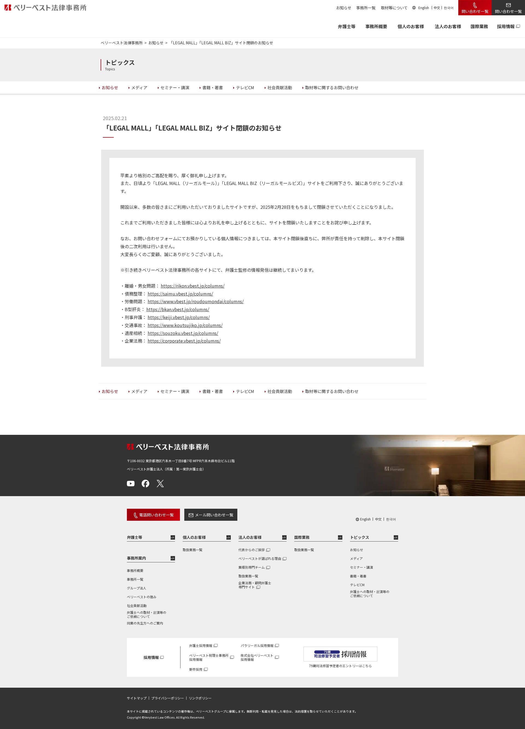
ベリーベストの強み (141, 596)
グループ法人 (136, 588)
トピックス (359, 537)
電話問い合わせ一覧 (156, 514)
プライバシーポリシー (167, 698)
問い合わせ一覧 (475, 11)
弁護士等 (134, 537)
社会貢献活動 (137, 605)
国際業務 (479, 26)
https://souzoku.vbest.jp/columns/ (183, 333)
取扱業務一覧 (192, 549)
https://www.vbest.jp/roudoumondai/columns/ (196, 301)
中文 (437, 7)
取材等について (394, 7)
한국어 (449, 7)
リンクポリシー (200, 698)
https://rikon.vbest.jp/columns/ (192, 285)
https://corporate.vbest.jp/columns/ (184, 340)
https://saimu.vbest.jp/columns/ (180, 293)
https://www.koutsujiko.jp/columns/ (185, 325)
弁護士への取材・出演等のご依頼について (146, 614)
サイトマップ (137, 698)
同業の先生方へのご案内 (145, 623)
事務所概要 (376, 26)
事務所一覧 (365, 7)
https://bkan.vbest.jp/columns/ (177, 309)
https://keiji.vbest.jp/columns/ (179, 317)
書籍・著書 (358, 576)
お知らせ (343, 7)
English (423, 7)
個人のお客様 (411, 26)
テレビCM (357, 584)
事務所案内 (136, 558)
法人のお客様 (448, 26)
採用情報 (506, 26)
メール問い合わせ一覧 (214, 514)
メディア (356, 558)
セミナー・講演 (361, 567)
